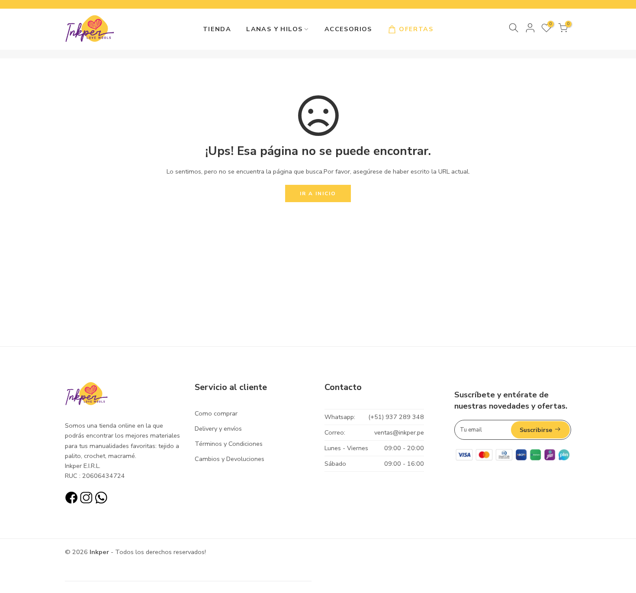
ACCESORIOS (348, 29)
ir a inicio (318, 193)
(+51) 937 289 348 (396, 417)
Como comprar (216, 413)
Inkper (99, 552)
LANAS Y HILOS (274, 29)
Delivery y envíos (218, 428)
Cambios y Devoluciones (229, 458)
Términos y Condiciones (229, 443)
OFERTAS (416, 29)
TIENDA (217, 29)
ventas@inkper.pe (399, 432)
